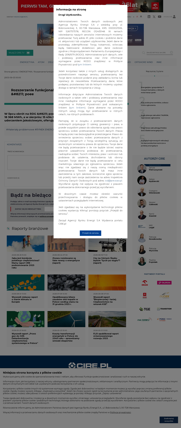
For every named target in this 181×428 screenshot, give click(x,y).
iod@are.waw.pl (113, 180)
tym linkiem (77, 107)
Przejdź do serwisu (90, 233)
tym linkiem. (85, 64)
